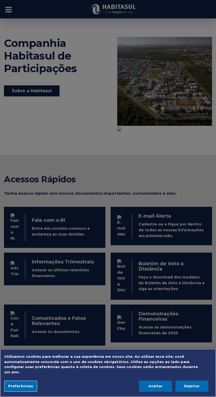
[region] (108, 373)
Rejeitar (192, 386)
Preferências (20, 386)
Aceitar (156, 386)
